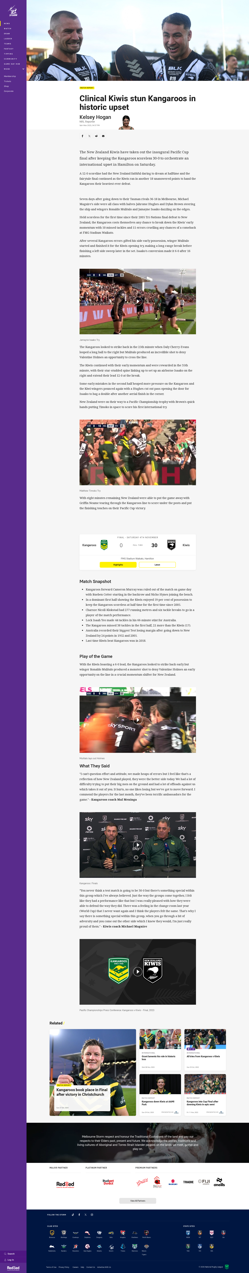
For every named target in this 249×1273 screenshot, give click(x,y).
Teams (7, 44)
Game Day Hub (12, 64)
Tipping (8, 54)
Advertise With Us (104, 1267)
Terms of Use (51, 1267)
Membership (10, 76)
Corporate (9, 91)
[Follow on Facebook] (79, 1214)
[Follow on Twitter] (85, 1214)
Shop (6, 86)
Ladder (8, 39)
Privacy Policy (64, 1267)
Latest (157, 564)
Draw (7, 33)
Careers (75, 1267)
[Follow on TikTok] (73, 1214)
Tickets (7, 81)
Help (82, 1267)
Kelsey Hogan (95, 116)
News (7, 23)
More (7, 69)
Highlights (118, 564)
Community (10, 59)
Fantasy (9, 49)
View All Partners (137, 1200)
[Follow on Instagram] (92, 1214)
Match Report (87, 88)
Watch (8, 28)
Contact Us (90, 1267)
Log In (11, 1259)
